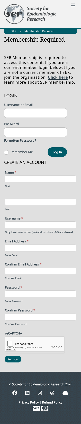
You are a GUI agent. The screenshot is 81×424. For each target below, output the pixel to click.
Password (13, 287)
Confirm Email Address (23, 264)
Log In (57, 152)
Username (14, 218)
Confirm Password (20, 310)
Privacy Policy (29, 402)
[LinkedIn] (28, 392)
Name (10, 172)
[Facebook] (15, 392)
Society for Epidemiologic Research (38, 384)
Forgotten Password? (20, 140)
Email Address (17, 241)
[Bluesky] (65, 392)
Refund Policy (52, 402)
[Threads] (52, 392)
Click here (58, 77)
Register (12, 359)
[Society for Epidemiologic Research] (30, 13)
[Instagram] (40, 392)
